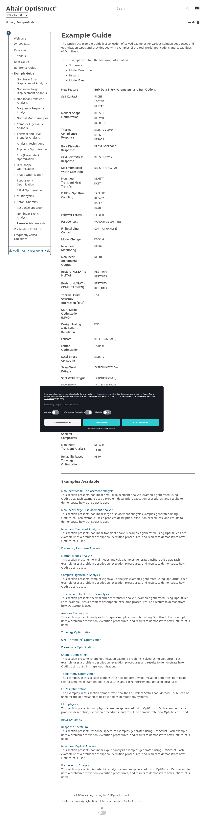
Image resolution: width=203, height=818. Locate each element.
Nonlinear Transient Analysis (30, 101)
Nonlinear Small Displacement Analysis (32, 81)
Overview (20, 50)
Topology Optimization (32, 149)
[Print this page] (198, 22)
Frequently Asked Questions (25, 237)
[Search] (186, 9)
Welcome (20, 39)
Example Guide (25, 22)
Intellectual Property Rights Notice (80, 801)
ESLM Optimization (29, 190)
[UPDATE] (189, 22)
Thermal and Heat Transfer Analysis (29, 136)
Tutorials (20, 56)
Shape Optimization (30, 175)
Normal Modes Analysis (32, 118)
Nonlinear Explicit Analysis (28, 216)
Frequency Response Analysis (30, 110)
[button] (12, 39)
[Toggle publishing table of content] (9, 33)
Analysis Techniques (30, 144)
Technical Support (112, 801)
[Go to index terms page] (192, 10)
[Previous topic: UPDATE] (189, 22)
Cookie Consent (132, 801)
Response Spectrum (30, 208)
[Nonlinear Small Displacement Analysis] (193, 22)
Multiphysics (25, 196)
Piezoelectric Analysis (31, 223)
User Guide (21, 62)
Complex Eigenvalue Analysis (30, 126)
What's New (22, 44)
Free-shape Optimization (25, 167)
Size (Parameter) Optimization (28, 157)
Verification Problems (28, 229)
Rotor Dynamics (27, 202)
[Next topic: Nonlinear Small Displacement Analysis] (193, 22)
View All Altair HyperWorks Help (30, 251)
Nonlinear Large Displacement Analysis (32, 91)
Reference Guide (25, 68)
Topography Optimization (25, 183)
